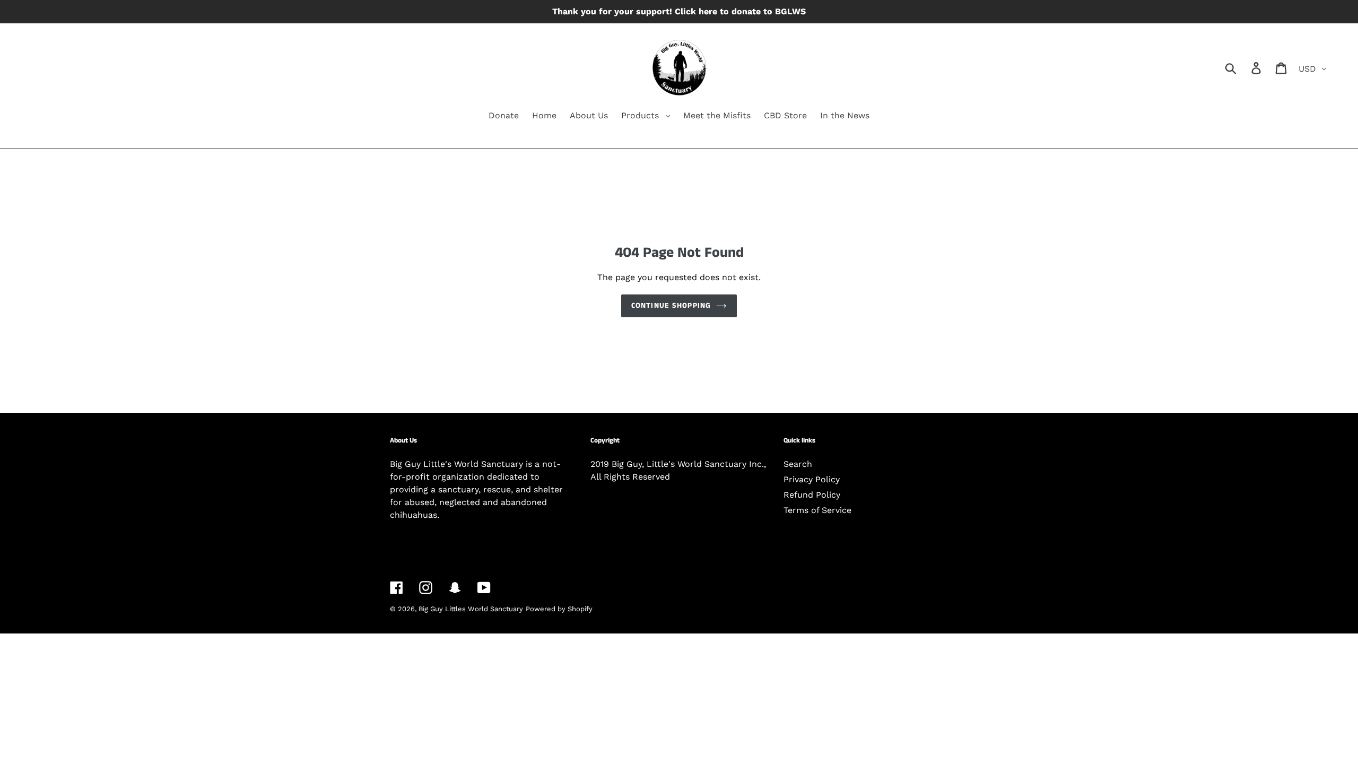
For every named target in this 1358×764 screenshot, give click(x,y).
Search (798, 464)
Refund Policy (812, 495)
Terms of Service (817, 510)
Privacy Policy (812, 479)
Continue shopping (671, 305)
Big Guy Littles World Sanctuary (471, 609)
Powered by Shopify (559, 609)
